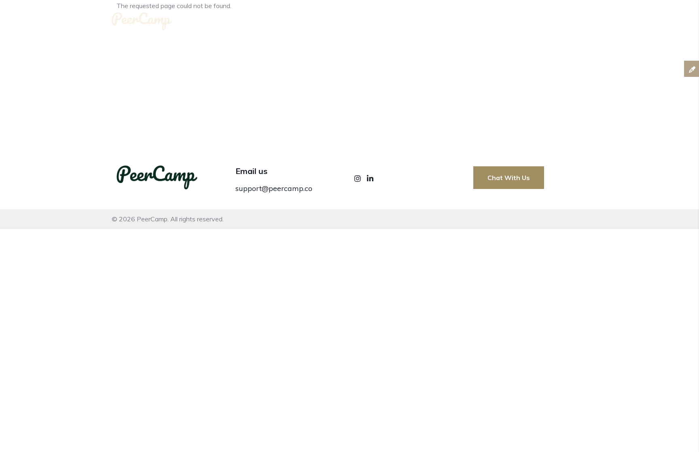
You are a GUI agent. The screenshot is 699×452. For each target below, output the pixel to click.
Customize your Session (481, 19)
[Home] (142, 18)
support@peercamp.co (273, 188)
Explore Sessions (561, 19)
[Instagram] (358, 178)
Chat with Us (508, 178)
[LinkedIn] (370, 178)
